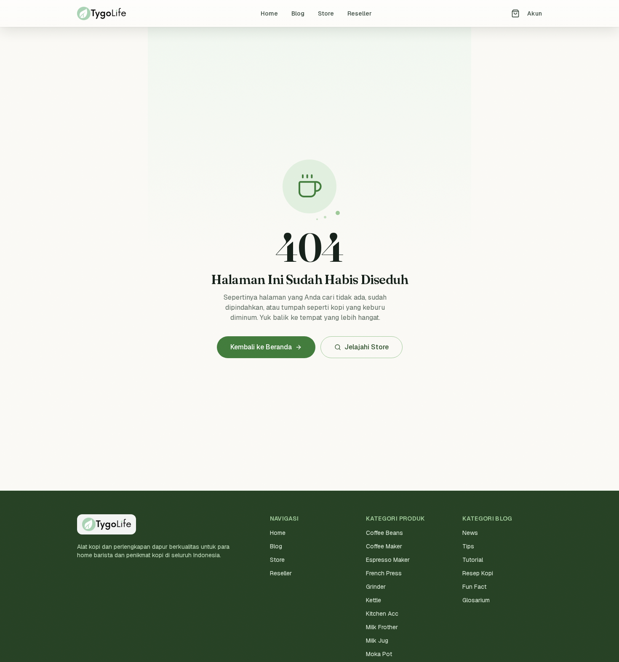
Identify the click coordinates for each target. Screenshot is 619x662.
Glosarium (476, 600)
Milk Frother (382, 627)
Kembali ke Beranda (261, 347)
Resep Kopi (477, 573)
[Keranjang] (515, 13)
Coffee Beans (384, 533)
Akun (534, 13)
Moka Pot (379, 654)
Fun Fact (474, 586)
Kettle (373, 600)
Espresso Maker (388, 560)
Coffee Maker (384, 546)
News (470, 533)
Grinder (376, 586)
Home (269, 13)
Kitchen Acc (382, 613)
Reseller (359, 13)
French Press (384, 573)
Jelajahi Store (366, 347)
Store (326, 13)
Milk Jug (377, 640)
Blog (297, 13)
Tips (468, 546)
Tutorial (472, 560)
